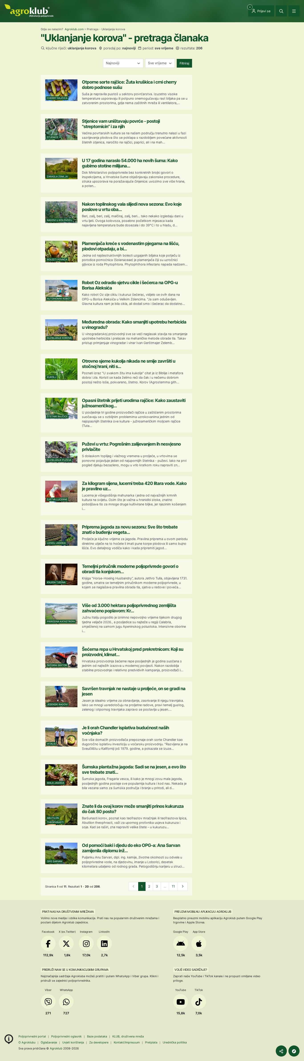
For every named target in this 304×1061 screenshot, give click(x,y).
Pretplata (151, 1042)
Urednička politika (175, 1042)
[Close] (281, 10)
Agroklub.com (74, 29)
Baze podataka (97, 1036)
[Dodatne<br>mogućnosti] (294, 1051)
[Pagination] (183, 886)
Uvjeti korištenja (73, 1042)
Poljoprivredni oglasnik (67, 1036)
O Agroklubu (26, 1042)
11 (173, 886)
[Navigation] (294, 10)
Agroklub (56, 1048)
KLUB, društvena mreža (128, 1036)
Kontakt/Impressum (127, 1042)
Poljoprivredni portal (32, 1036)
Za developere (98, 1042)
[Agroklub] (28, 10)
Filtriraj (184, 63)
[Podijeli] (281, 1051)
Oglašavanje (49, 1042)
